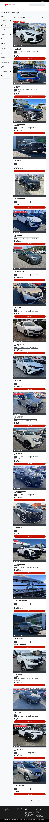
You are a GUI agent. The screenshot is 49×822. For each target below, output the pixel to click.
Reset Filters (16, 21)
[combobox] (37, 5)
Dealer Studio (11, 820)
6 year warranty (27, 813)
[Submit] (30, 5)
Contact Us (38, 814)
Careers (37, 813)
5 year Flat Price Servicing (29, 812)
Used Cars (16, 811)
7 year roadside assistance (29, 814)
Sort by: (36, 17)
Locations (43, 1)
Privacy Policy (38, 815)
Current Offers (17, 812)
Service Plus (27, 811)
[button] (44, 9)
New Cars (16, 809)
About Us (37, 812)
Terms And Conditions (39, 816)
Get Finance (29, 58)
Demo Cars (16, 810)
